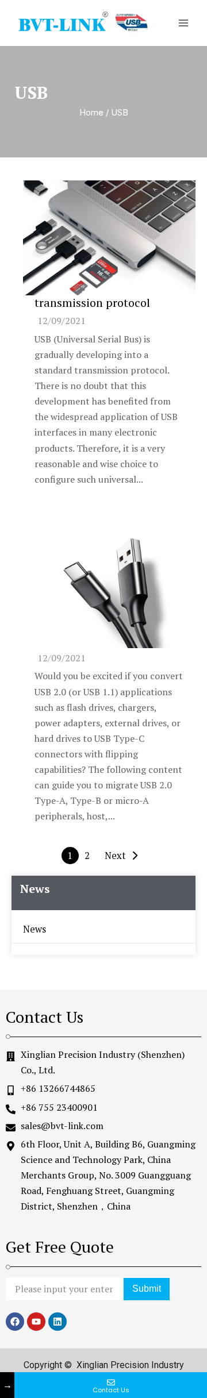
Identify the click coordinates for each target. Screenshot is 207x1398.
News (34, 929)
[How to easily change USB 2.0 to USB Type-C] (109, 590)
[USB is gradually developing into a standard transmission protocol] (109, 237)
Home (91, 112)
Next (115, 855)
